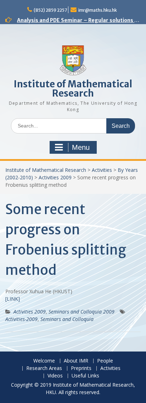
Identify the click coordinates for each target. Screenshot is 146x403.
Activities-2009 (21, 319)
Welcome (44, 361)
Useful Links (85, 376)
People (105, 361)
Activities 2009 (55, 177)
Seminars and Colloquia (67, 319)
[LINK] (12, 298)
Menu (81, 147)
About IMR (76, 361)
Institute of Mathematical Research (73, 88)
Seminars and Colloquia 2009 (81, 311)
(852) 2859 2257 (50, 10)
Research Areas (44, 368)
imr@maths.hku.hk (97, 10)
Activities (102, 170)
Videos (55, 376)
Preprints (81, 368)
